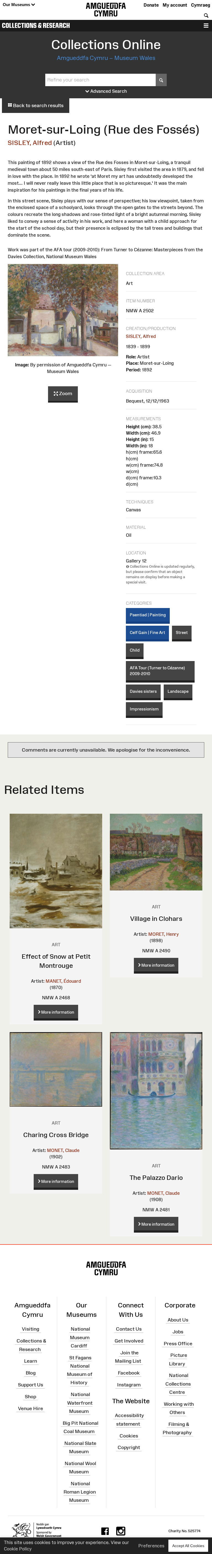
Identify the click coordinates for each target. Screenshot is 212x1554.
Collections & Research (36, 25)
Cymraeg (200, 4)
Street (182, 632)
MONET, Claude (63, 1150)
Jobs (178, 1331)
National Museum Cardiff (80, 1337)
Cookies (129, 1435)
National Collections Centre (178, 1384)
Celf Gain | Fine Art (147, 632)
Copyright (129, 1447)
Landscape (178, 691)
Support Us (30, 1385)
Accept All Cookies (188, 1546)
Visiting (30, 1329)
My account (175, 4)
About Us (178, 1320)
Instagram (129, 1385)
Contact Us (129, 1329)
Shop (30, 1396)
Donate (151, 4)
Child (135, 650)
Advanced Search (108, 91)
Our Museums (17, 4)
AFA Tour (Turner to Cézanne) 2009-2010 (157, 670)
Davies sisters (143, 691)
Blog (31, 1373)
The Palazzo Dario (156, 1177)
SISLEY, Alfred (30, 142)
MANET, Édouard (63, 981)
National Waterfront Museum (79, 1403)
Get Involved (129, 1341)
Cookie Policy (18, 1548)
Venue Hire (30, 1408)
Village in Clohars (156, 918)
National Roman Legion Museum (79, 1492)
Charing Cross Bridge (56, 1134)
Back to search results (37, 105)
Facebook (129, 1373)
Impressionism (144, 709)
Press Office (178, 1343)
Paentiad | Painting (148, 614)
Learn (30, 1361)
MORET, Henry (163, 934)
